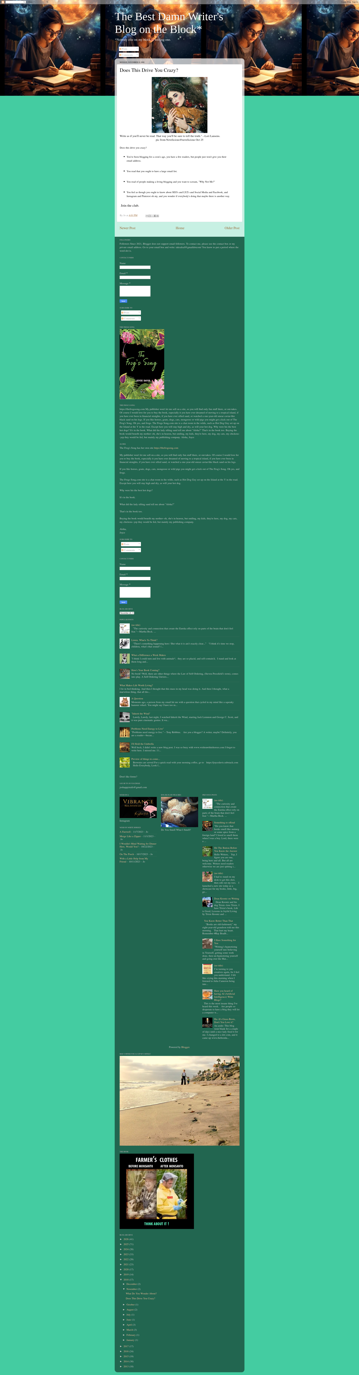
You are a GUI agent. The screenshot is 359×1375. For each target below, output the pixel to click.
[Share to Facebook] (155, 215)
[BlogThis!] (149, 215)
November (132, 1289)
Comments (127, 54)
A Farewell (125, 831)
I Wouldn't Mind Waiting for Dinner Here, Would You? (138, 845)
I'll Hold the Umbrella (142, 743)
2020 (126, 1269)
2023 (126, 1254)
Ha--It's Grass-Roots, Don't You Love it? (224, 1020)
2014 (126, 1361)
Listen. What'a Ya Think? (144, 640)
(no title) (135, 625)
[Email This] (147, 215)
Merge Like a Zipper (130, 836)
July (128, 1314)
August (130, 1309)
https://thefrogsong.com (166, 447)
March (130, 1329)
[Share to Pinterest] (157, 215)
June (129, 1319)
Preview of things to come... (145, 759)
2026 (126, 1239)
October (130, 1304)
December (132, 1284)
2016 (126, 1351)
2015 (126, 1356)
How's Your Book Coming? (145, 670)
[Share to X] (152, 215)
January (130, 1340)
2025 (126, 1244)
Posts (124, 48)
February (131, 1334)
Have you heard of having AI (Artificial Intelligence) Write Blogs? (224, 995)
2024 (126, 1249)
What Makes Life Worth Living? (136, 685)
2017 (126, 1346)
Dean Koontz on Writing (226, 898)
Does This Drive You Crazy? (140, 1298)
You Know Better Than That (218, 920)
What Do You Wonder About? (141, 1293)
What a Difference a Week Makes (148, 655)
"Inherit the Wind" (140, 713)
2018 (126, 1279)
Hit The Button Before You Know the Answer (225, 849)
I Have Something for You (225, 941)
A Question (137, 698)
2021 (126, 1264)
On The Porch (127, 854)
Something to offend (224, 822)
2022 (126, 1259)
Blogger (185, 1047)
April (129, 1324)
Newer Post (127, 227)
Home (180, 227)
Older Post (232, 227)
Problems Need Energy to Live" (147, 728)
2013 (126, 1366)
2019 (126, 1274)
